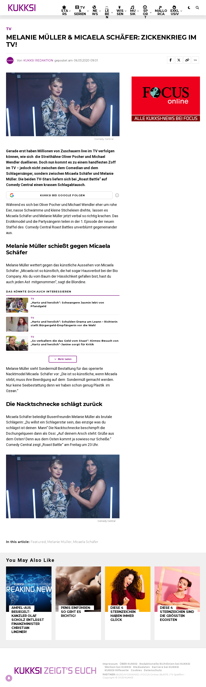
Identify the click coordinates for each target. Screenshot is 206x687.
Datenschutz (153, 670)
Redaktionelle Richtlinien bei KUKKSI (164, 663)
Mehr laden (65, 359)
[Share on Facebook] (170, 60)
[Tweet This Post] (178, 60)
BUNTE (164, 674)
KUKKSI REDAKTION (38, 60)
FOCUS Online (149, 674)
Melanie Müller (59, 542)
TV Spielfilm (177, 674)
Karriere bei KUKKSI (165, 667)
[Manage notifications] (9, 678)
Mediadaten (141, 667)
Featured (38, 542)
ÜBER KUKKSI (128, 663)
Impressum (110, 663)
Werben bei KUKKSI (118, 667)
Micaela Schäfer (85, 542)
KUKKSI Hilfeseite (117, 670)
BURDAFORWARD (127, 674)
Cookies (136, 670)
